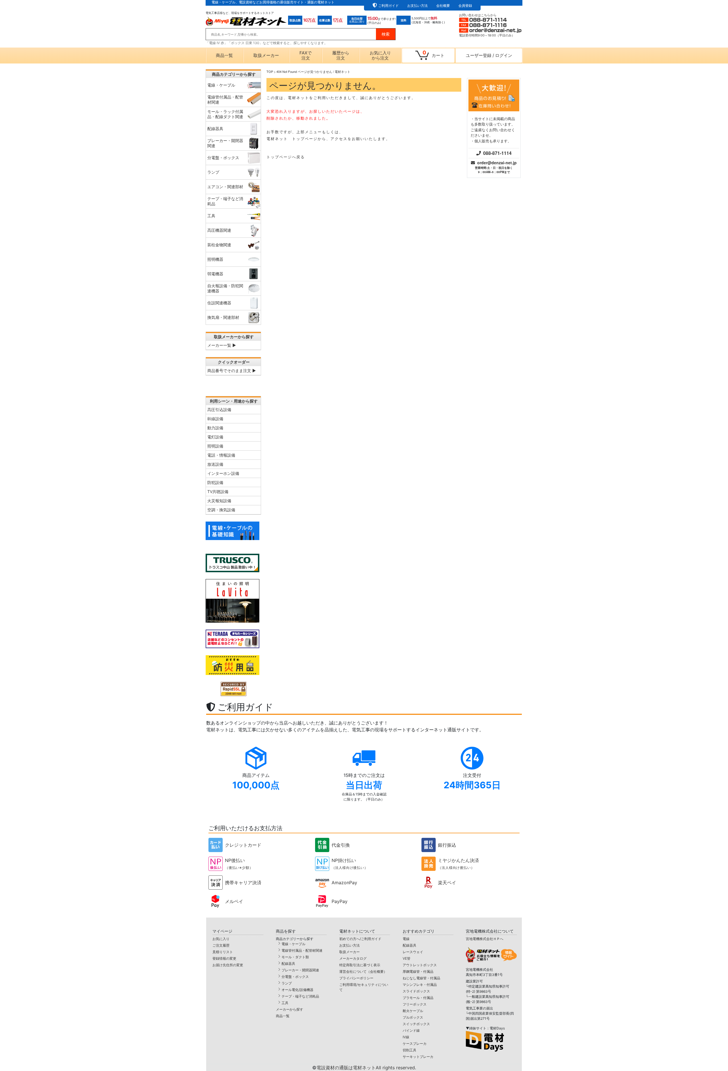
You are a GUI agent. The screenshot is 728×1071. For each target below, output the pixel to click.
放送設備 (215, 464)
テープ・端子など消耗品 (300, 996)
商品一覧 (224, 55)
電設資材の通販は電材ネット (366, 1067)
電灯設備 (215, 436)
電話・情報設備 (221, 455)
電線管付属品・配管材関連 (302, 950)
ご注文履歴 (220, 945)
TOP (269, 71)
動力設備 (215, 427)
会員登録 (465, 5)
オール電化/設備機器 (297, 990)
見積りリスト (222, 952)
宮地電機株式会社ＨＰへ (484, 939)
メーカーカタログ (353, 958)
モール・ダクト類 (295, 957)
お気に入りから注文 (380, 55)
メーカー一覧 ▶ (221, 345)
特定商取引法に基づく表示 (359, 965)
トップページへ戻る (285, 156)
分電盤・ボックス (295, 976)
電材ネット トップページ (292, 138)
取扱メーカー (266, 55)
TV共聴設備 (217, 491)
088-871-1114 (497, 153)
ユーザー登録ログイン (489, 55)
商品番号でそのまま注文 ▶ (231, 370)
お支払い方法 (417, 5)
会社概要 (443, 5)
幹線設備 (215, 418)
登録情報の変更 (224, 958)
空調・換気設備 (221, 509)
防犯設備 (215, 482)
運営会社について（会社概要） (363, 971)
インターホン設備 (223, 473)
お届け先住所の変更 (227, 965)
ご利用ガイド (388, 5)
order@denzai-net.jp (497, 162)
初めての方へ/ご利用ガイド (360, 939)
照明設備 (215, 446)
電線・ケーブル (293, 944)
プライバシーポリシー (356, 978)
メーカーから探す (289, 1009)
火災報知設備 (219, 500)
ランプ (287, 983)
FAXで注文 (305, 55)
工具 (285, 1003)
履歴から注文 (340, 55)
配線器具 (288, 963)
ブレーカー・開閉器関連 (300, 970)
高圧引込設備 (219, 409)
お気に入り (220, 939)
